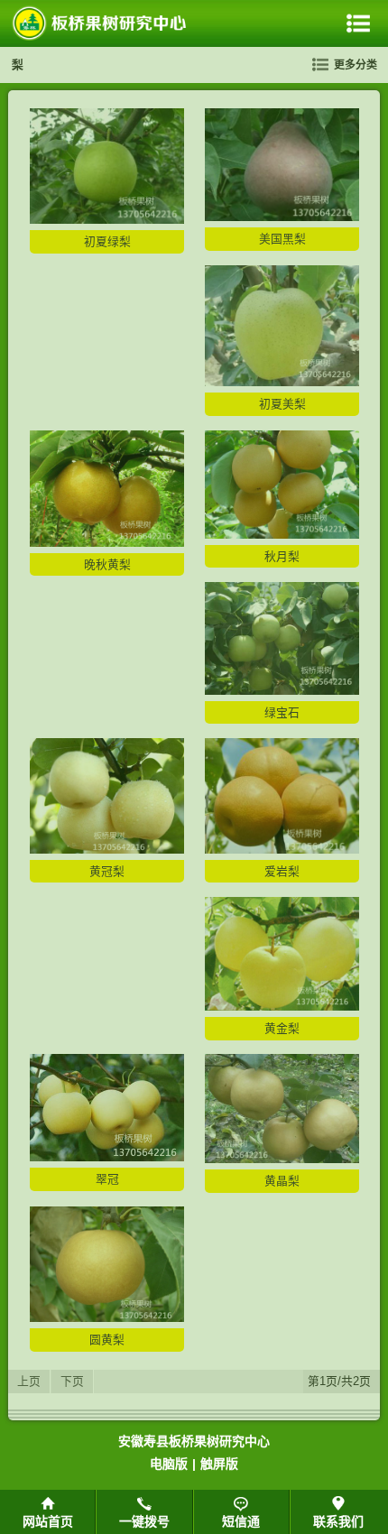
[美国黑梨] (282, 217)
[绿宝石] (282, 691)
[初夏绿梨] (107, 219)
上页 (29, 1381)
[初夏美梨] (282, 382)
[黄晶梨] (282, 1159)
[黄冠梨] (107, 849)
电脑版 (169, 1463)
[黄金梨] (282, 1006)
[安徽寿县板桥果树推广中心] (100, 23)
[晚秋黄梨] (107, 543)
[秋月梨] (282, 534)
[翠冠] (107, 1157)
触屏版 (219, 1463)
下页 (72, 1381)
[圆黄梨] (107, 1318)
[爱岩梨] (282, 849)
